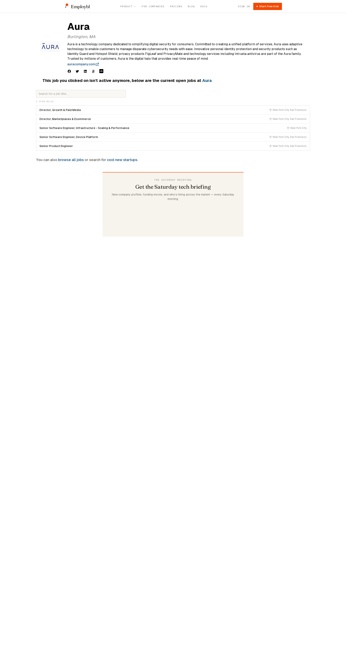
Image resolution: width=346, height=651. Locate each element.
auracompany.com (81, 64)
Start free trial (269, 6)
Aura (207, 80)
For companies (153, 6)
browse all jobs (71, 160)
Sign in (244, 6)
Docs (203, 6)
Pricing (176, 6)
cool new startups (122, 160)
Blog (191, 6)
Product (126, 6)
